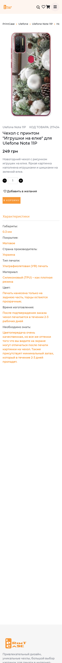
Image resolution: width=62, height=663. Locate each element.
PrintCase (9, 23)
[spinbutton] (13, 180)
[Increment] (21, 181)
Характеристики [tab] (16, 216)
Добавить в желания (22, 191)
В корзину (11, 200)
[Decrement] (5, 181)
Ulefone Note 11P (42, 23)
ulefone (23, 23)
